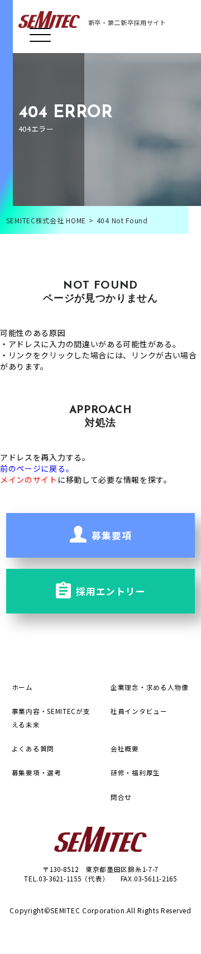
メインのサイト (29, 479)
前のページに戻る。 (37, 468)
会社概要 (125, 748)
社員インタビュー (139, 711)
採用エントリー (110, 591)
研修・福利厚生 (135, 772)
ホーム (22, 687)
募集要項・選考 (36, 772)
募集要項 (110, 535)
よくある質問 (33, 748)
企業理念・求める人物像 (150, 687)
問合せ (121, 797)
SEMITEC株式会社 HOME (46, 220)
